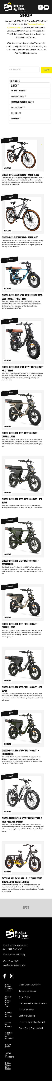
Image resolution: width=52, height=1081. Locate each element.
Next (26, 908)
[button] (40, 7)
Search (10, 65)
